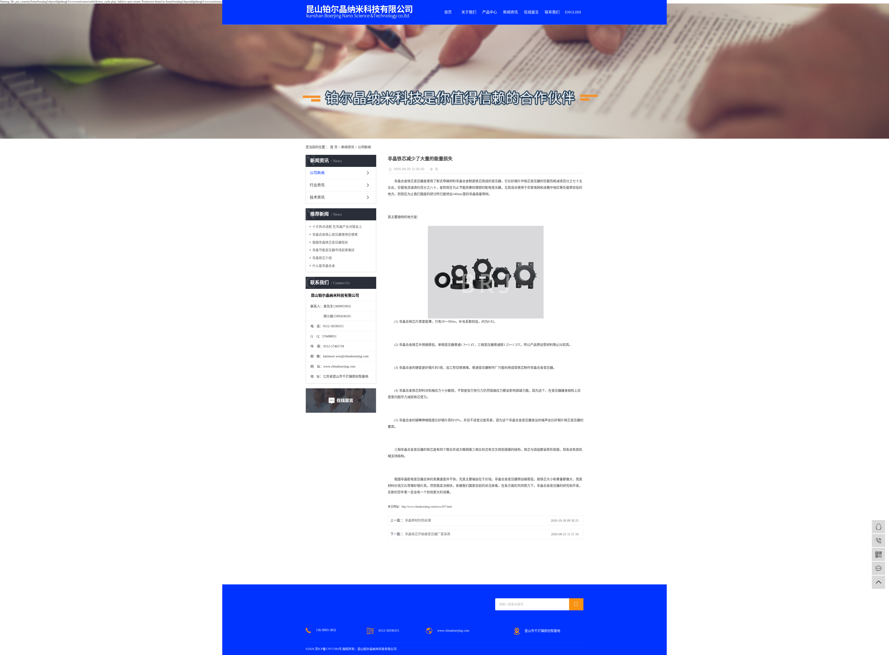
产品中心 (489, 12)
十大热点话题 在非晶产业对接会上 (337, 226)
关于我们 (468, 12)
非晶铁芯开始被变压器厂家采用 (427, 534)
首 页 (334, 147)
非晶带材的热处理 (418, 520)
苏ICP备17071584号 (328, 649)
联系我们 (552, 12)
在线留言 (531, 12)
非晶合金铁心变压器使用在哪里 (335, 234)
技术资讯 (317, 197)
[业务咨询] (878, 526)
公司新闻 (364, 147)
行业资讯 (317, 185)
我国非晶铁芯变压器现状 (330, 242)
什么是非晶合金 (323, 266)
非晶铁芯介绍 (322, 258)
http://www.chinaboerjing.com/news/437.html (427, 506)
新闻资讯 (510, 12)
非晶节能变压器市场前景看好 (333, 250)
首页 (448, 12)
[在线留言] (878, 568)
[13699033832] (878, 540)
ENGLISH (573, 12)
